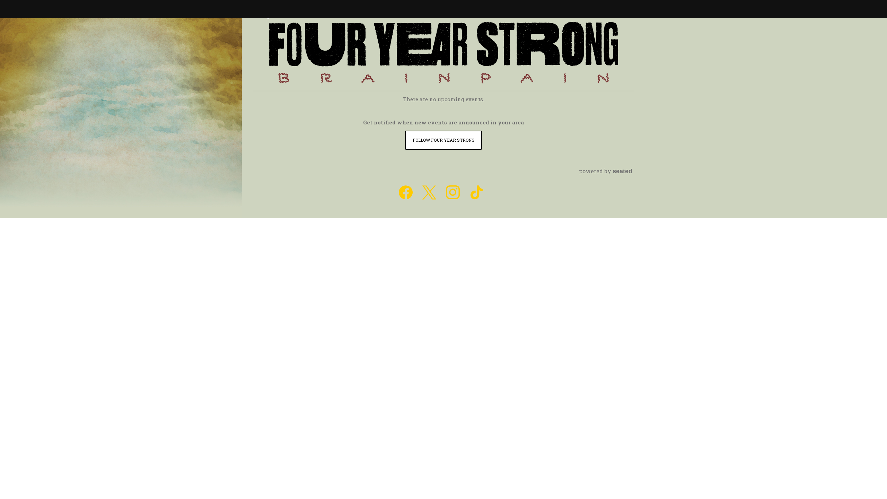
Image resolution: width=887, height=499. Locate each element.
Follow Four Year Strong (443, 140)
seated (622, 171)
